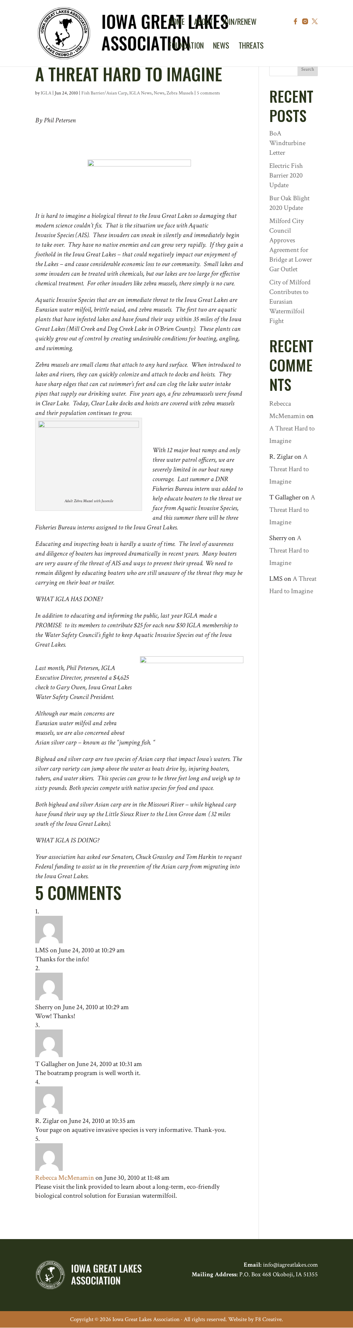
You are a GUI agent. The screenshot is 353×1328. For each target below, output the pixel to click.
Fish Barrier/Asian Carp (104, 93)
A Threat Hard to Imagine (289, 469)
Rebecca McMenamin (64, 1177)
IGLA (46, 93)
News (159, 93)
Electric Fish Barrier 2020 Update (286, 175)
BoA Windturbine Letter (287, 143)
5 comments (208, 93)
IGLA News (140, 93)
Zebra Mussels (180, 93)
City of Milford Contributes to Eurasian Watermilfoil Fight (290, 301)
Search (307, 69)
